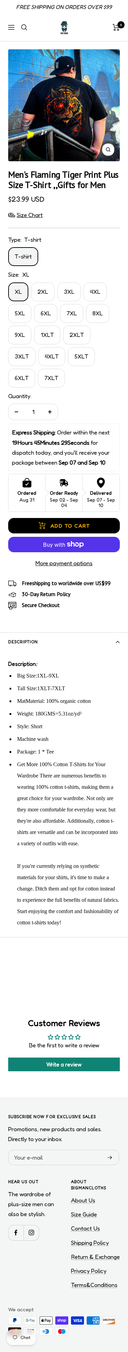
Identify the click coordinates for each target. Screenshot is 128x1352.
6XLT (22, 377)
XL (18, 291)
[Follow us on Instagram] (31, 1232)
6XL (46, 313)
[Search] (24, 27)
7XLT (51, 377)
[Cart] (116, 27)
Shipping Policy (90, 1242)
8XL (98, 313)
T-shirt (23, 256)
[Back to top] (109, 1307)
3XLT (22, 356)
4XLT (52, 356)
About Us (83, 1200)
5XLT (81, 356)
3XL (69, 291)
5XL (20, 313)
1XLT (47, 334)
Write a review (64, 1064)
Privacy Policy (88, 1270)
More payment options (64, 563)
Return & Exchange (95, 1256)
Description (23, 641)
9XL (20, 334)
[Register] (110, 1157)
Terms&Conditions (94, 1284)
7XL (72, 313)
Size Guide (84, 1214)
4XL (95, 291)
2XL (43, 291)
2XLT (77, 334)
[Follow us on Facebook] (16, 1232)
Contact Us (85, 1228)
